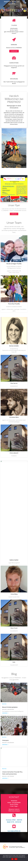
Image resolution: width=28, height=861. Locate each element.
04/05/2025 (11, 709)
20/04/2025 (11, 742)
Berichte (4, 704)
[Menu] (25, 3)
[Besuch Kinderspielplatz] (14, 692)
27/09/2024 (11, 776)
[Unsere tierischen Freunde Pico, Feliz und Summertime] (14, 757)
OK (12, 859)
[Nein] (26, 857)
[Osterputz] (14, 725)
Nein (16, 859)
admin (5, 709)
